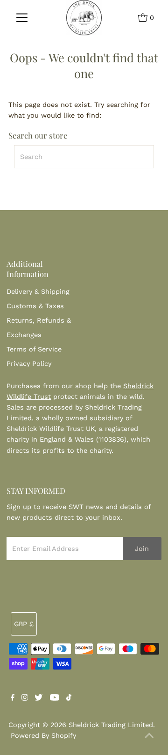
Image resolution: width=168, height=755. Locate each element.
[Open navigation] (22, 17)
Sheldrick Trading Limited (111, 725)
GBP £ (24, 624)
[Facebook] (12, 699)
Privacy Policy (29, 364)
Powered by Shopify (43, 736)
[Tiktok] (69, 699)
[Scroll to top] (149, 736)
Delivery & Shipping (38, 292)
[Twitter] (38, 699)
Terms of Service (34, 349)
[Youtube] (55, 699)
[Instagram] (24, 699)
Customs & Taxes (35, 306)
